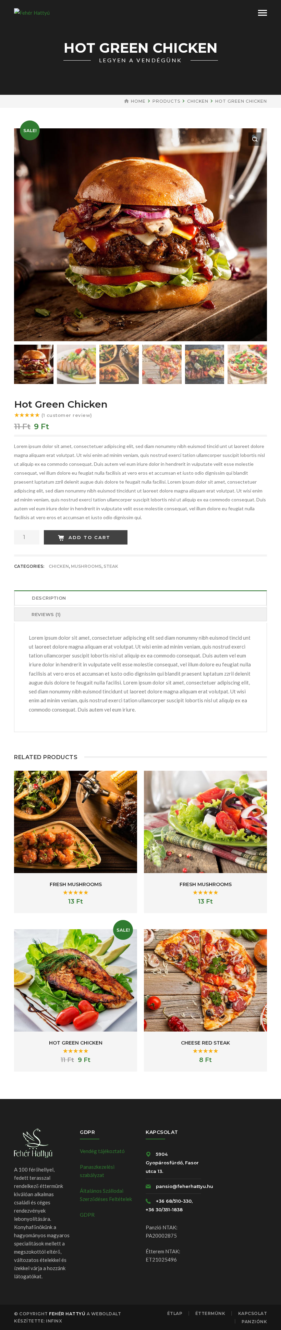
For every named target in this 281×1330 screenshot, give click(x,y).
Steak (110, 566)
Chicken (197, 101)
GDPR (87, 1215)
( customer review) (66, 415)
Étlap (175, 1313)
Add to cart (89, 537)
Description (49, 598)
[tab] (140, 599)
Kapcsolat (252, 1313)
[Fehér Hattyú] (32, 12)
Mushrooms (86, 566)
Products (166, 101)
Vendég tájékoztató (102, 1151)
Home (138, 101)
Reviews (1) (46, 614)
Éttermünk (210, 1313)
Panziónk (254, 1321)
